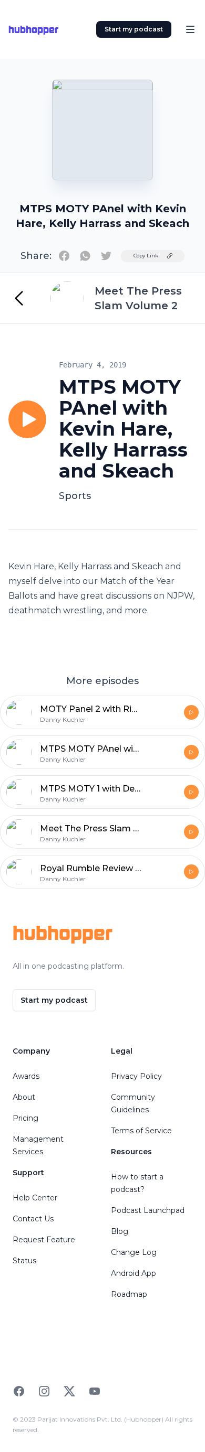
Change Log (134, 1252)
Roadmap (129, 1294)
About (24, 1097)
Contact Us (33, 1218)
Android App (133, 1273)
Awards (26, 1076)
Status (24, 1260)
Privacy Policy (136, 1076)
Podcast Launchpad (147, 1210)
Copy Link (146, 255)
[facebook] (64, 256)
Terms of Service (141, 1130)
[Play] (27, 419)
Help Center (35, 1197)
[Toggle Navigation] (190, 29)
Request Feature (44, 1239)
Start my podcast (134, 29)
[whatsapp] (85, 256)
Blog (119, 1231)
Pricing (25, 1118)
